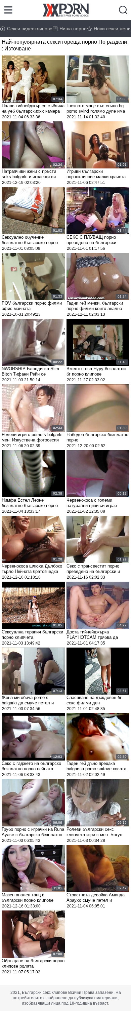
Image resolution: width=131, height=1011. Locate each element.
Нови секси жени (112, 28)
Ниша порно (73, 28)
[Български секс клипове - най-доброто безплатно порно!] (65, 10)
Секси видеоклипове (29, 28)
